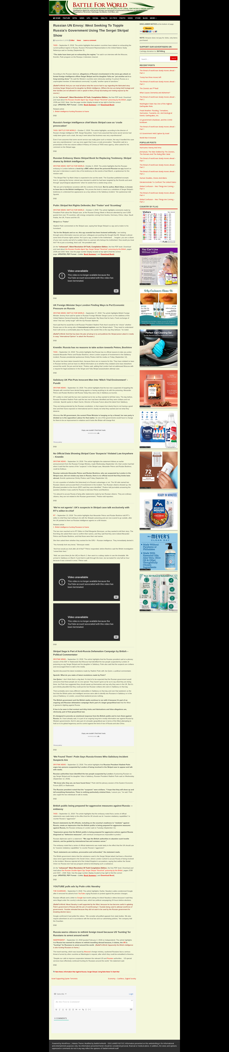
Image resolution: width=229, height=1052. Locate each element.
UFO (88, 18)
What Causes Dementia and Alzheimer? (155, 93)
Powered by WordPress (61, 1043)
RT (54, 515)
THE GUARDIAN (59, 891)
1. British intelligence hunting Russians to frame (71, 111)
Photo (122, 18)
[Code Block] (79, 1009)
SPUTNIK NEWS (59, 166)
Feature (66, 18)
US (124, 942)
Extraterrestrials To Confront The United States (158, 182)
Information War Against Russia (75, 972)
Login (130, 994)
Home (57, 18)
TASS (55, 45)
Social (95, 18)
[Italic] (59, 1009)
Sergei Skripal (92, 972)
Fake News (59, 972)
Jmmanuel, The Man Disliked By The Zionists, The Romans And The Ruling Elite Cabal (157, 153)
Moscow (87, 952)
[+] (89, 1009)
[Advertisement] (94, 65)
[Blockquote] (76, 1009)
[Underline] (63, 1009)
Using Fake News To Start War (109, 972)
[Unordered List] (73, 1009)
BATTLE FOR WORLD (67, 130)
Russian (110, 958)
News (82, 18)
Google (80, 898)
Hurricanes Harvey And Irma (150, 147)
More (152, 18)
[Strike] (66, 1009)
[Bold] (56, 1009)
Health (104, 18)
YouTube (81, 893)
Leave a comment (89, 40)
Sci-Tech (113, 18)
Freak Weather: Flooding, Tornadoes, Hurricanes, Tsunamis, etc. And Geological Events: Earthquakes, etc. (156, 113)
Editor (72, 40)
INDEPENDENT (59, 940)
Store (138, 18)
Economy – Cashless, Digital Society (122, 978)
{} (86, 1009)
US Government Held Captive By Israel (154, 133)
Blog (145, 18)
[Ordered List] (69, 1009)
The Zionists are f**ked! (149, 88)
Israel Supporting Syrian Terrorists (64, 978)
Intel (74, 18)
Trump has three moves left (150, 77)
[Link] (83, 1009)
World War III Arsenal (148, 138)
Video (130, 18)
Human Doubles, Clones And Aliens (153, 178)
